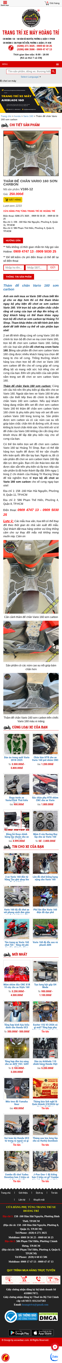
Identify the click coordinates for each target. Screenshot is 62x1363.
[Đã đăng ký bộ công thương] (21, 1316)
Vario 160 (28, 116)
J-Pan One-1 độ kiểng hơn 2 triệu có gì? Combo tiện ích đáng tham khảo (45, 1177)
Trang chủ (6, 116)
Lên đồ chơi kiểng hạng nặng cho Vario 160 (45, 878)
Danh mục (5, 5)
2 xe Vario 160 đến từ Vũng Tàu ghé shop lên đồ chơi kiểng (16, 879)
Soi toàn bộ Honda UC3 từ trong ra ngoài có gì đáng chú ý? (16, 1140)
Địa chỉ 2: (10, 1241)
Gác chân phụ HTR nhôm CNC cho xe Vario (45, 799)
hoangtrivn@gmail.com (35, 1304)
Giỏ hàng (55, 3)
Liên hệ (22, 1199)
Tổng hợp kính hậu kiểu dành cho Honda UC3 (16, 1026)
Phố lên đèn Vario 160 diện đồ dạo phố (45, 911)
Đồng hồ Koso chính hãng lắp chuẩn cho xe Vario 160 (17, 837)
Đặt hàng (15, 199)
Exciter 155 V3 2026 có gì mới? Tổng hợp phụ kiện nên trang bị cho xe (45, 1027)
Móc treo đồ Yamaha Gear (17, 1103)
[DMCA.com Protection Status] (48, 1316)
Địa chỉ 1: (8, 1216)
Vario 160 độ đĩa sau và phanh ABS (45, 943)
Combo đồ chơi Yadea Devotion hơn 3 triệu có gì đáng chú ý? (16, 1177)
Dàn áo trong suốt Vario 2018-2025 (16, 759)
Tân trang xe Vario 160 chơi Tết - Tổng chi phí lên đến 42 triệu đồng (17, 945)
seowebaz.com (21, 1340)
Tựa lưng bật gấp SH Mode (45, 986)
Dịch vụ (39, 1192)
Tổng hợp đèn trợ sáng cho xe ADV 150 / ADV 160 (17, 1064)
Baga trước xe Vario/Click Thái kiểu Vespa (16, 800)
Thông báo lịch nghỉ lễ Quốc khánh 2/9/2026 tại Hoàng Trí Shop (45, 1104)
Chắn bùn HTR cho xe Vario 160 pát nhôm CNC (45, 759)
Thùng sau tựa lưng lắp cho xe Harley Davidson (45, 1139)
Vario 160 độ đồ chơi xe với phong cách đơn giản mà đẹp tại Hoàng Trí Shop (17, 913)
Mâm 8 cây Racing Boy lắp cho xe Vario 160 (45, 835)
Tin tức (54, 1192)
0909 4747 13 (23, 251)
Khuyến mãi (39, 1199)
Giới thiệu (23, 1192)
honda (17, 116)
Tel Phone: (21, 1232)
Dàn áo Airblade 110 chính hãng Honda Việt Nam (45, 1064)
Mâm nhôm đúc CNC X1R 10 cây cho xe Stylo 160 (16, 986)
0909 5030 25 (46, 251)
